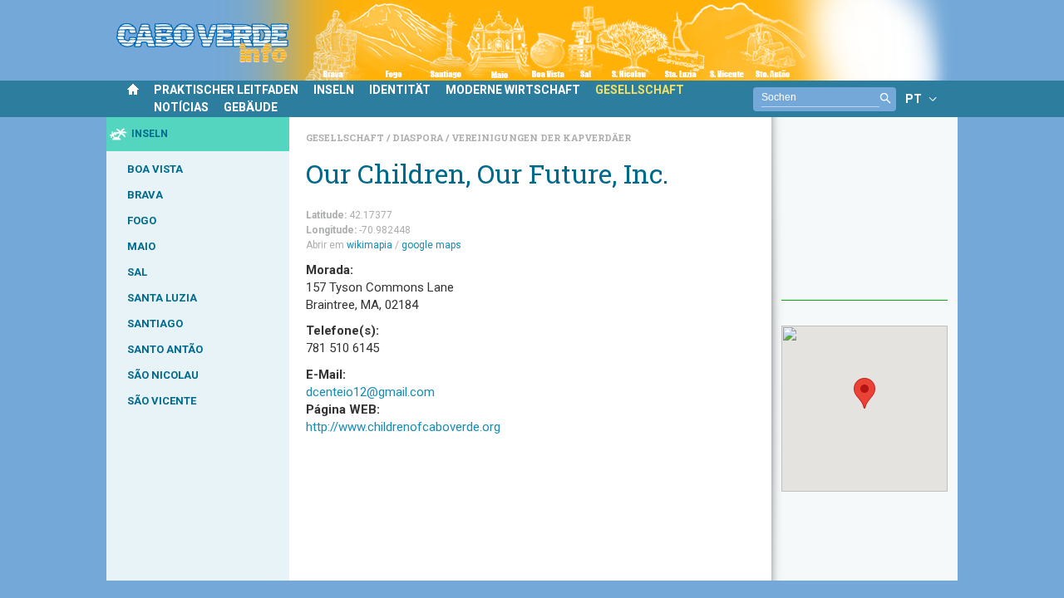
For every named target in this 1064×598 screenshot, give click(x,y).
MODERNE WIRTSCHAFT (513, 89)
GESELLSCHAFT (639, 89)
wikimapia (369, 245)
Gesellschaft (346, 137)
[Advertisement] (864, 217)
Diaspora (419, 137)
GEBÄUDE (251, 107)
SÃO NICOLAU (163, 375)
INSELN (333, 89)
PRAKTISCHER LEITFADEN (226, 89)
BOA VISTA (155, 169)
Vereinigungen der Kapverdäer (541, 137)
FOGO (141, 220)
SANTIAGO (155, 323)
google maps (431, 245)
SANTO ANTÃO (165, 349)
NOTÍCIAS (181, 107)
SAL (137, 272)
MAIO (141, 246)
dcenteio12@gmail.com (370, 392)
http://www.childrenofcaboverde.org (403, 426)
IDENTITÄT (400, 89)
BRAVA (145, 195)
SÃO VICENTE (161, 401)
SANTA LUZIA (162, 298)
